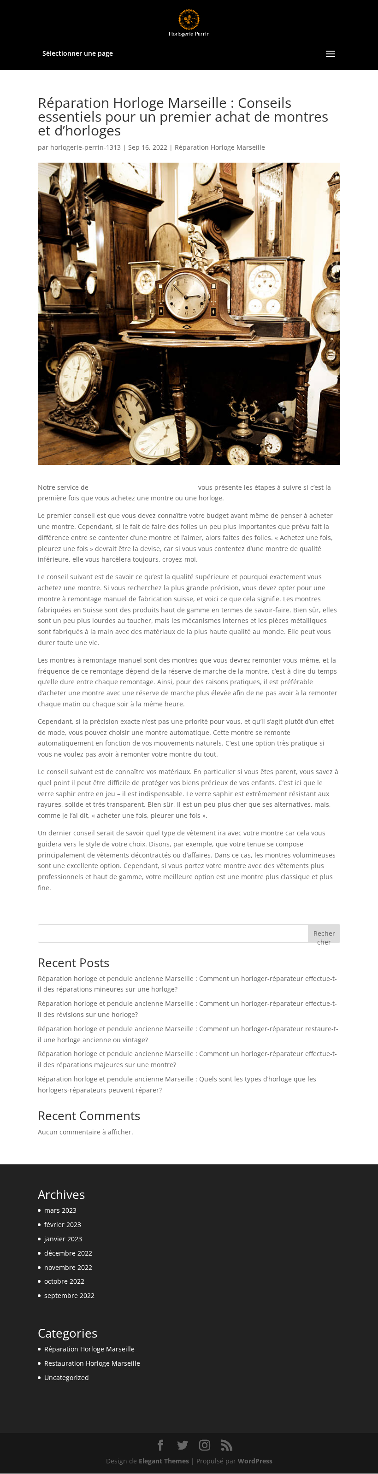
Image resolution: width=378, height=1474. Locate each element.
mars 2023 (60, 1210)
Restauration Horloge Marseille (92, 1363)
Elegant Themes (164, 1460)
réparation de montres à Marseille (143, 487)
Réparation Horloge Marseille (220, 147)
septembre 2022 (69, 1295)
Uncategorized (66, 1377)
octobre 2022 (64, 1281)
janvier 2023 (63, 1238)
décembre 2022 (68, 1253)
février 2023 (62, 1224)
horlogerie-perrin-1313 (85, 147)
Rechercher (324, 935)
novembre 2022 (68, 1267)
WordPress (255, 1460)
